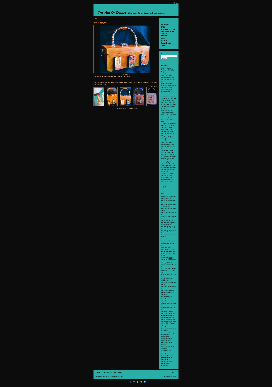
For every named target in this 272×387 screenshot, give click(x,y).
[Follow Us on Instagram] (138, 381)
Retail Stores (166, 43)
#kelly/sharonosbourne (168, 243)
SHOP (163, 27)
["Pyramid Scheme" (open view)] (99, 96)
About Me (164, 36)
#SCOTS (164, 299)
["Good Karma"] (112, 96)
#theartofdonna (166, 301)
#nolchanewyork (166, 290)
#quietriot (164, 294)
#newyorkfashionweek (168, 286)
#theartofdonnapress (168, 307)
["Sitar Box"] (152, 96)
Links (163, 46)
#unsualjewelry (166, 311)
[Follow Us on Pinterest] (141, 381)
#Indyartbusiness (166, 239)
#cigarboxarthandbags (168, 216)
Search (120, 373)
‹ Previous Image (121, 108)
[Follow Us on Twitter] (145, 381)
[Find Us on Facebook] (131, 381)
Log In (174, 373)
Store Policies (107, 373)
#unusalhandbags (167, 313)
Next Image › (133, 108)
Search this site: (167, 54)
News (163, 38)
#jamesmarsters (166, 241)
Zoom (124, 74)
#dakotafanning (166, 220)
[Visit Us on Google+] (134, 381)
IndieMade (173, 377)
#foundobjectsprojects (168, 231)
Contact (98, 373)
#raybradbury (165, 296)
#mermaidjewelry (166, 249)
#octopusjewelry (166, 292)
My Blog (164, 41)
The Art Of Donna (112, 13)
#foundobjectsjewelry (168, 227)
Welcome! (165, 25)
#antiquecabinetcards (168, 200)
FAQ (114, 373)
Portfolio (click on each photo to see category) (168, 31)
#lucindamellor (166, 247)
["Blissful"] (138, 96)
